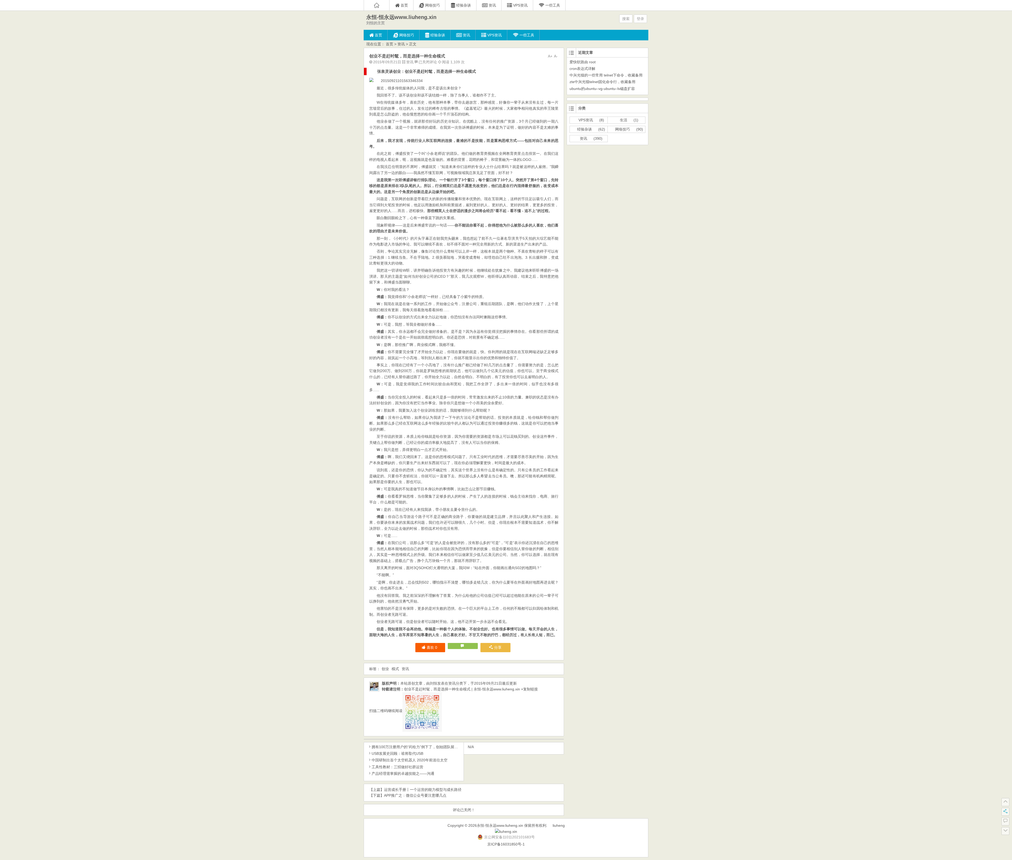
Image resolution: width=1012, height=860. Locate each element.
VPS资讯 (585, 120)
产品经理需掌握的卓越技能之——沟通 (403, 773)
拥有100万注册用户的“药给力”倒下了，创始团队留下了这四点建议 (426, 747)
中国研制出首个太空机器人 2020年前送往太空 (409, 760)
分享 (498, 647)
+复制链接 (529, 689)
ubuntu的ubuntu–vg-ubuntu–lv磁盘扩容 (602, 89)
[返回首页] (377, 5)
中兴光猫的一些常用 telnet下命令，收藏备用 (606, 75)
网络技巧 (622, 129)
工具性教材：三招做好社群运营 (397, 767)
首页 (389, 44)
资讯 (401, 44)
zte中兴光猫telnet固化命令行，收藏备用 (602, 82)
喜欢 (432, 647)
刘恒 (433, 683)
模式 (395, 669)
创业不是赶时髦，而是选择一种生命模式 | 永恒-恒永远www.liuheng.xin (462, 689)
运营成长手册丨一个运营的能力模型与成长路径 (422, 789)
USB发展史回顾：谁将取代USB (397, 753)
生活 (623, 120)
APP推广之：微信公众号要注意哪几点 (415, 795)
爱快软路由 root (583, 62)
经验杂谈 (584, 129)
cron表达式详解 (582, 68)
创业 (385, 669)
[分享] (1005, 812)
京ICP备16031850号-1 (506, 844)
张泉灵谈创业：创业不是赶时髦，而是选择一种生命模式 (426, 71)
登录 (640, 19)
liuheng (559, 825)
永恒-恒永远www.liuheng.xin (401, 17)
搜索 (626, 19)
